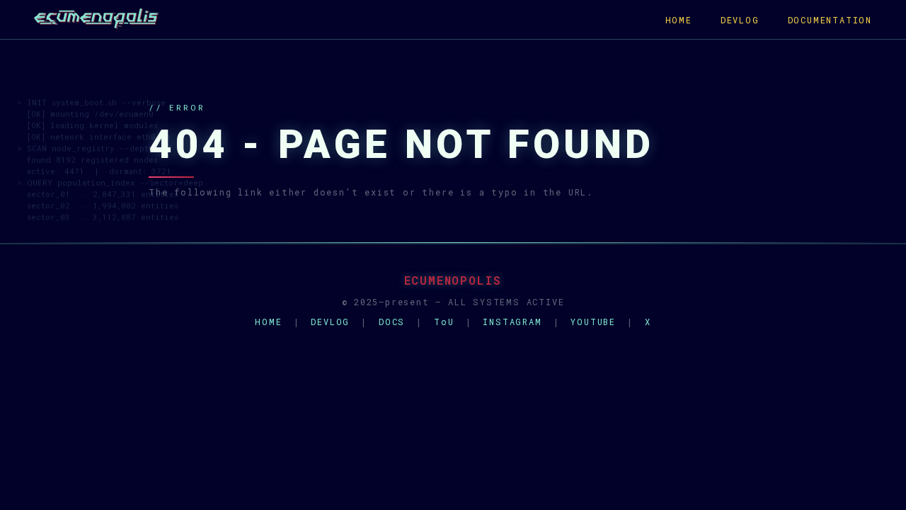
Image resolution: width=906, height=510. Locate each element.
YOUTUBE (593, 321)
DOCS (392, 321)
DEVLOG (740, 20)
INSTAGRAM (512, 321)
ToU (444, 321)
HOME (678, 20)
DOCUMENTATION (830, 20)
